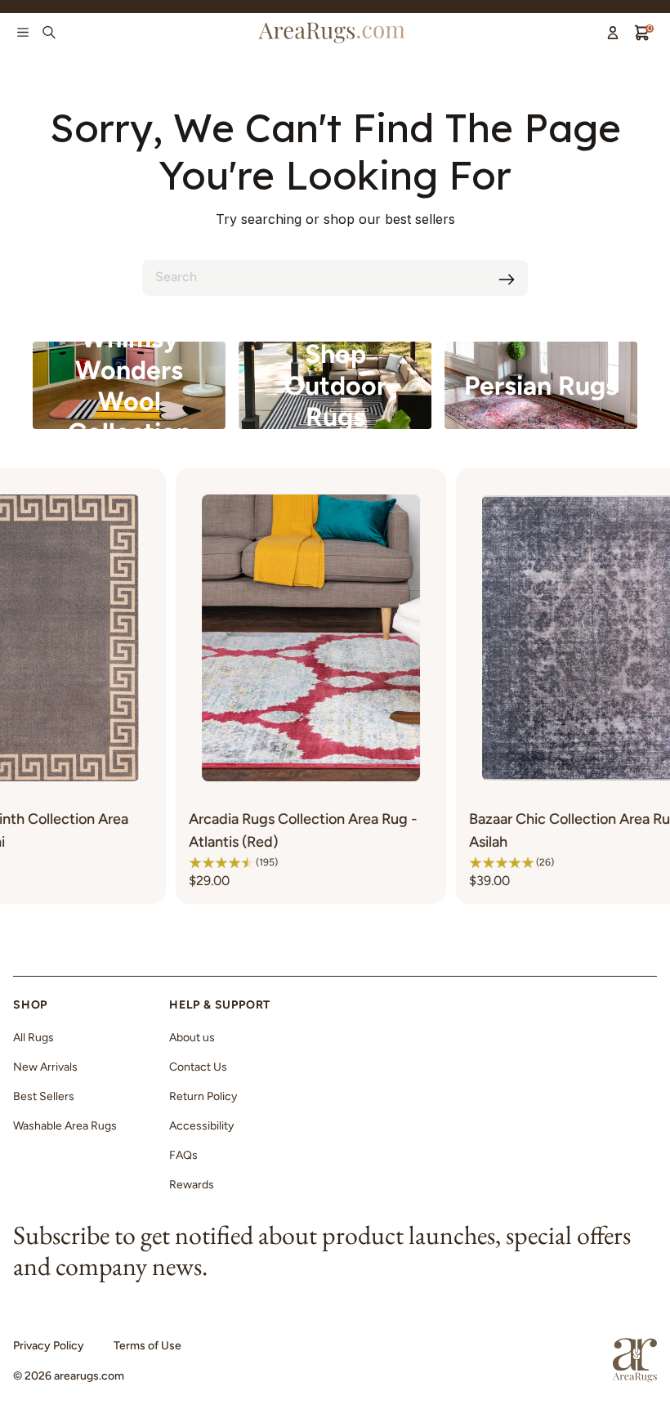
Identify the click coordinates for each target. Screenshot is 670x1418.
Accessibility (201, 1126)
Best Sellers (43, 1096)
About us (192, 1037)
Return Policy (203, 1096)
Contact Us (198, 1067)
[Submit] (506, 279)
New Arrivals (45, 1067)
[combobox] (335, 278)
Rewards (191, 1185)
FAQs (183, 1155)
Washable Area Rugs (65, 1126)
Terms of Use (147, 1346)
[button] (150, 862)
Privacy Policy (48, 1346)
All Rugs (33, 1037)
